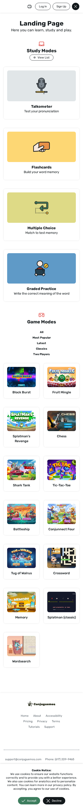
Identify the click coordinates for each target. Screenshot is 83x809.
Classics (41, 348)
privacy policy (62, 785)
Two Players (41, 354)
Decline (57, 800)
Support (49, 726)
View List (44, 57)
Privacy (42, 721)
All (41, 332)
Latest (41, 343)
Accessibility (54, 715)
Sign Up (61, 6)
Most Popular (42, 337)
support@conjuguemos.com (23, 759)
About (37, 715)
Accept (31, 800)
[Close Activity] (75, 6)
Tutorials (34, 726)
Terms (56, 721)
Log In (43, 6)
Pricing (28, 721)
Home (25, 715)
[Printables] (29, 6)
